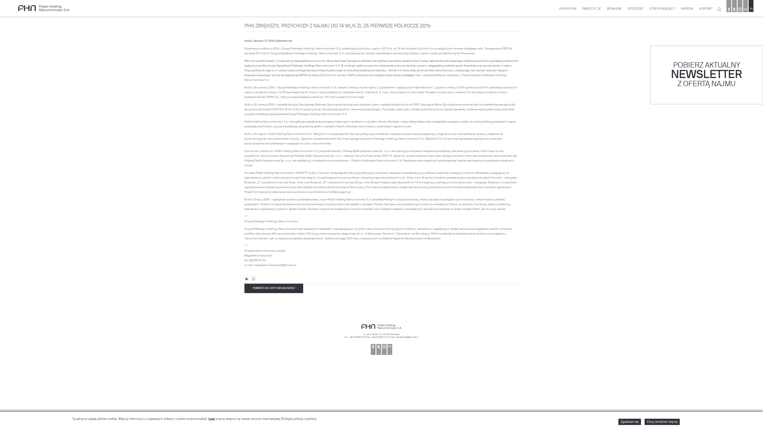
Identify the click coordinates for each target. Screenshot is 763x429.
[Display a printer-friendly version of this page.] (246, 279)
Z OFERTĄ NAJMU (707, 84)
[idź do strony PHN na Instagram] (740, 10)
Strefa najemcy (662, 9)
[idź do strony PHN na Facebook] (728, 10)
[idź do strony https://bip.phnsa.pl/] (745, 10)
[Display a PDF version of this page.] (253, 279)
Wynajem (614, 9)
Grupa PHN (567, 9)
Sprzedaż (635, 9)
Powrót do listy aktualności (274, 288)
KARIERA (687, 9)
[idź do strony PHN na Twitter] (734, 10)
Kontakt (706, 9)
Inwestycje (591, 9)
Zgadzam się (630, 421)
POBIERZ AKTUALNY (706, 65)
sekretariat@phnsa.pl (407, 337)
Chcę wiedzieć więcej (662, 421)
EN (751, 9)
